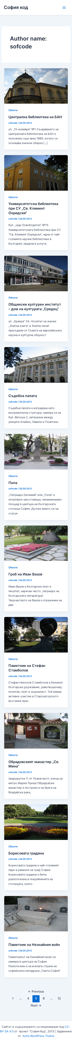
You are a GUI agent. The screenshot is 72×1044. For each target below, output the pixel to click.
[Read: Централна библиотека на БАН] (36, 86)
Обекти (13, 110)
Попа (12, 483)
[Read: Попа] (36, 451)
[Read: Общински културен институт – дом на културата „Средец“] (36, 273)
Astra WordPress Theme (38, 1036)
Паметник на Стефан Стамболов (26, 667)
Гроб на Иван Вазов (25, 574)
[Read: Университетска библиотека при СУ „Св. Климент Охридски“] (36, 172)
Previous (36, 991)
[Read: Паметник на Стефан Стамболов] (36, 634)
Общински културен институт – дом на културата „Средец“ (34, 306)
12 (59, 998)
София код (16, 7)
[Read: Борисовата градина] (36, 822)
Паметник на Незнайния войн (34, 944)
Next (36, 1005)
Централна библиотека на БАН (35, 117)
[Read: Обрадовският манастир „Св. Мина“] (36, 730)
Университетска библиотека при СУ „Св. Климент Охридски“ (33, 208)
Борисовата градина (26, 853)
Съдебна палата (22, 396)
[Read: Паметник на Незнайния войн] (36, 913)
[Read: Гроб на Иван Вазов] (36, 543)
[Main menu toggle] (64, 8)
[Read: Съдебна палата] (36, 364)
